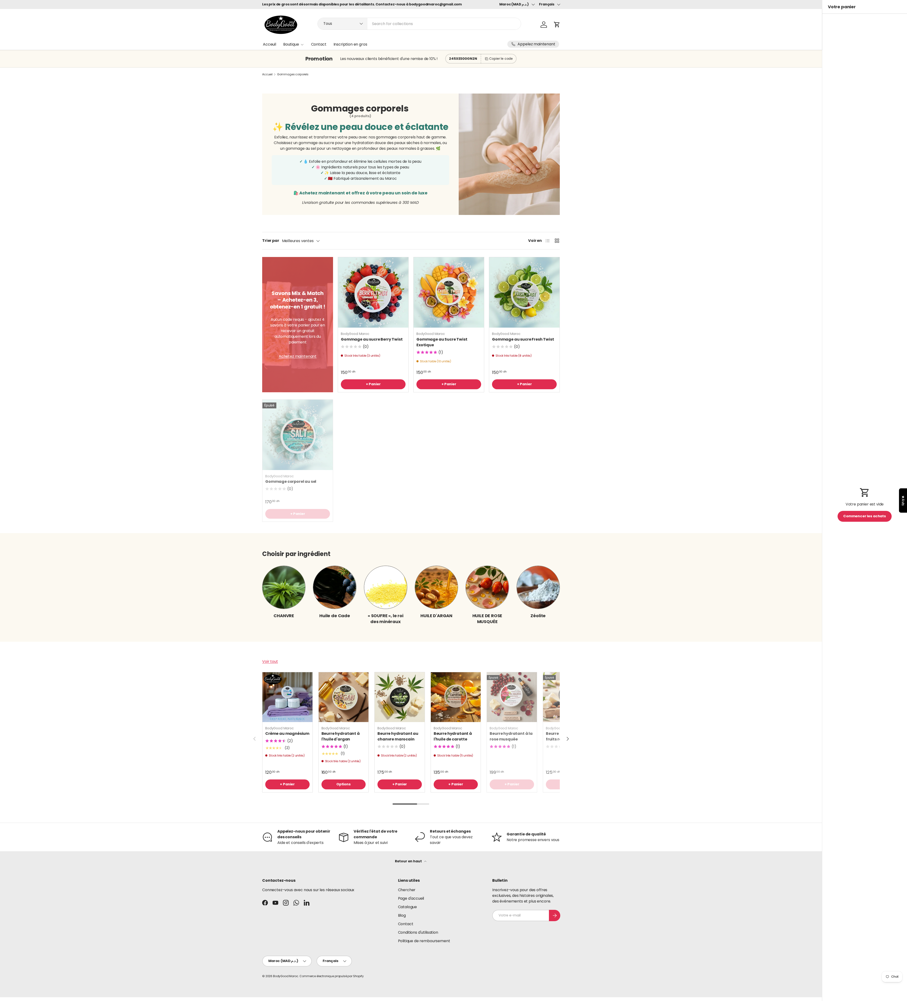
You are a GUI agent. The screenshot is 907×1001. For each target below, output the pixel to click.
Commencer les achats (864, 516)
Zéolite (538, 616)
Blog (402, 915)
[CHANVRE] (283, 587)
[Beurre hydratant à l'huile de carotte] (456, 697)
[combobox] (419, 24)
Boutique (291, 44)
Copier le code (501, 58)
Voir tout (270, 661)
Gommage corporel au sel (290, 481)
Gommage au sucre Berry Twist (372, 339)
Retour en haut (409, 861)
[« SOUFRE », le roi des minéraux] (385, 587)
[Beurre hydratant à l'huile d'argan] (344, 697)
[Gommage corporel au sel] (297, 435)
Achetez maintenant (298, 356)
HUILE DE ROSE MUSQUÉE (487, 619)
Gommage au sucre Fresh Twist (523, 339)
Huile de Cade (334, 616)
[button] (557, 24)
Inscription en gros (350, 44)
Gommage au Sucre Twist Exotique (441, 342)
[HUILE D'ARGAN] (436, 587)
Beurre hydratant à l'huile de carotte (453, 736)
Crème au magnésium (287, 733)
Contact (318, 44)
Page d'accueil (411, 898)
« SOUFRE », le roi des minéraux (385, 619)
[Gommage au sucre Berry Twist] (373, 292)
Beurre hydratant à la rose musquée (511, 736)
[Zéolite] (538, 587)
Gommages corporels (292, 74)
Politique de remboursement (424, 941)
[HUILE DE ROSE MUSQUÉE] (487, 587)
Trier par (270, 240)
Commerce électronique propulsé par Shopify (331, 976)
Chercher (407, 890)
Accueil (267, 74)
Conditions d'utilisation (418, 932)
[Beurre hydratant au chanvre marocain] (400, 697)
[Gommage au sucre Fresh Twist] (524, 292)
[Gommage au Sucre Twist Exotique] (449, 292)
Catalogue (407, 907)
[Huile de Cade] (334, 587)
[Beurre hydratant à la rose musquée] (512, 697)
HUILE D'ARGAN (436, 616)
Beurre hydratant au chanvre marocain (397, 736)
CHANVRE (284, 616)
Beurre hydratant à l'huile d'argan (340, 736)
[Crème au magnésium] (287, 697)
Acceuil (269, 44)
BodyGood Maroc (285, 976)
